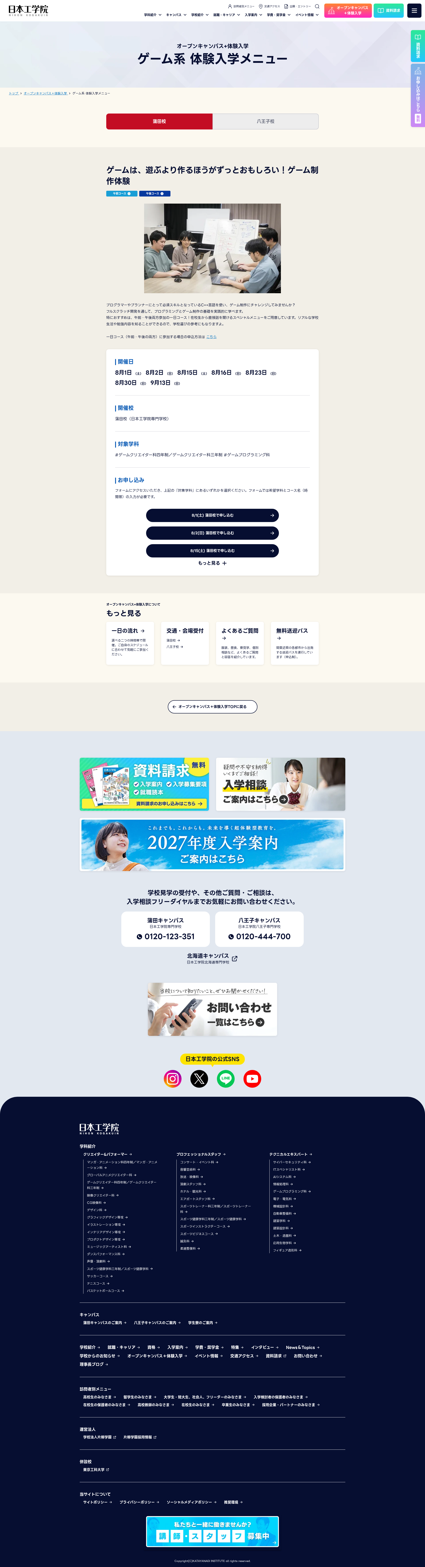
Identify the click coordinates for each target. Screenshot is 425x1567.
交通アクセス (272, 6)
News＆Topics (301, 1347)
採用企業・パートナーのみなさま (289, 1405)
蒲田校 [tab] (159, 121)
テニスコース (96, 1283)
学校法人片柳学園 (98, 1437)
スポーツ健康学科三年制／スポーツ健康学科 (118, 1268)
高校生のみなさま (98, 1397)
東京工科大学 (94, 1470)
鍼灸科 (185, 1241)
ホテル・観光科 (191, 1191)
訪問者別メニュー (244, 6)
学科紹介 (150, 14)
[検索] (317, 6)
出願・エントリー (300, 6)
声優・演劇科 (97, 1261)
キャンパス (174, 14)
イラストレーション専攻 (104, 1224)
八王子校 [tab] (265, 121)
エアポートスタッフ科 (196, 1199)
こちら (211, 337)
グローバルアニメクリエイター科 (110, 1175)
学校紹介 (197, 14)
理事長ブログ (92, 1364)
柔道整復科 (188, 1248)
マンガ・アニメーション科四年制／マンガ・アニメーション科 (122, 1165)
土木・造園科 (283, 1235)
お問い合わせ (306, 1356)
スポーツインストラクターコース (203, 1226)
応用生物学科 (283, 1243)
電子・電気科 (283, 1199)
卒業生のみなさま (236, 1405)
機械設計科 (281, 1206)
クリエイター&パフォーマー (106, 1154)
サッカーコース (98, 1276)
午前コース (119, 193)
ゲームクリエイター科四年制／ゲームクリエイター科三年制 (121, 1185)
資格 (152, 1347)
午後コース (152, 193)
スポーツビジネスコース (197, 1234)
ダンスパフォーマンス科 (104, 1254)
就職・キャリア (224, 14)
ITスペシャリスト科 (287, 1169)
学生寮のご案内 (201, 1323)
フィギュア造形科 (285, 1250)
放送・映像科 (190, 1176)
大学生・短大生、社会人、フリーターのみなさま (203, 1397)
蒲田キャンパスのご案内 (103, 1323)
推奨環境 (232, 1502)
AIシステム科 (283, 1176)
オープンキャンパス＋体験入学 (155, 1356)
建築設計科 (281, 1228)
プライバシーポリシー (138, 1502)
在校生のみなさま (196, 1405)
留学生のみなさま (138, 1397)
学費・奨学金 (276, 14)
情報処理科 (281, 1184)
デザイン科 (95, 1210)
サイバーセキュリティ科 (290, 1162)
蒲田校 (171, 640)
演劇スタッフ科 (191, 1184)
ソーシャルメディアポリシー (190, 1502)
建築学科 (280, 1220)
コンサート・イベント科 (197, 1162)
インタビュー (263, 1347)
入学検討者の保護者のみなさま (279, 1397)
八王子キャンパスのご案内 (156, 1323)
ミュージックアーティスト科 (107, 1246)
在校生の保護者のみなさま (105, 1405)
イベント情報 (304, 14)
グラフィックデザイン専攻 (106, 1217)
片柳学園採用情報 (138, 1437)
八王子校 (173, 647)
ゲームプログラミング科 (290, 1191)
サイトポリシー (96, 1502)
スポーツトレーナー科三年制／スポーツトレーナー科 (215, 1209)
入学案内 (251, 14)
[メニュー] (414, 11)
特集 (235, 1347)
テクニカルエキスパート (289, 1154)
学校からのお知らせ (98, 1356)
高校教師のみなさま (154, 1405)
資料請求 (274, 1356)
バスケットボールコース (104, 1290)
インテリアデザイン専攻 (104, 1232)
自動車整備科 (283, 1213)
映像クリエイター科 (101, 1195)
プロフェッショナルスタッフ (199, 1154)
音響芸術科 (188, 1169)
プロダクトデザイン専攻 (104, 1239)
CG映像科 (95, 1202)
